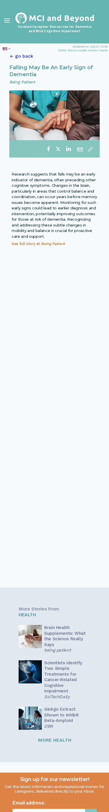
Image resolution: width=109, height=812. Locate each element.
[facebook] (48, 149)
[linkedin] (68, 149)
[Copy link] (90, 149)
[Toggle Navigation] (7, 20)
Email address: (28, 802)
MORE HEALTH (54, 740)
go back (24, 56)
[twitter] (58, 149)
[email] (80, 149)
